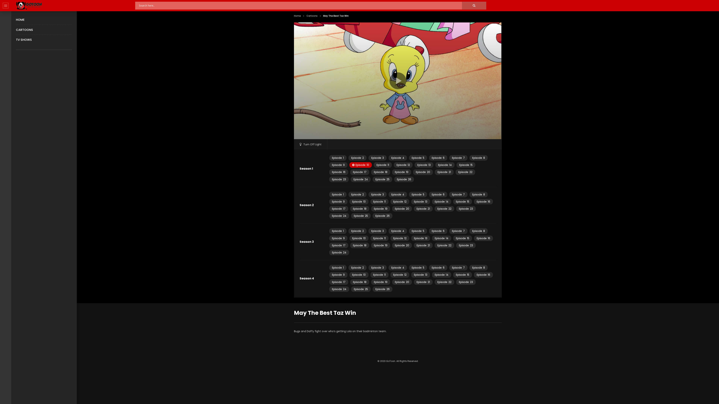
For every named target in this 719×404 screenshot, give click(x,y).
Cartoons (24, 30)
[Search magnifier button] (474, 6)
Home (20, 20)
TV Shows (24, 40)
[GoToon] (29, 5)
